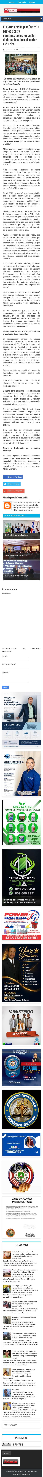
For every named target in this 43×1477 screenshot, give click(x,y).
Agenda (32, 2)
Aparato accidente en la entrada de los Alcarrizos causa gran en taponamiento (24, 1304)
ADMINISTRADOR (10, 1425)
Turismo (11, 2)
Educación (22, 2)
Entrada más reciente (9, 648)
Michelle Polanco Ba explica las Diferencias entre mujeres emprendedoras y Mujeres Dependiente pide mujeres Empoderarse (19, 1373)
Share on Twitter (13, 484)
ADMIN (6, 1453)
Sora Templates (23, 1474)
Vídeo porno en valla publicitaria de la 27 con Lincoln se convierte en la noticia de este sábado (24, 1335)
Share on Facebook (15, 477)
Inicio (23, 648)
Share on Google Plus (15, 491)
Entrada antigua (35, 648)
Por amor (15, 1390)
